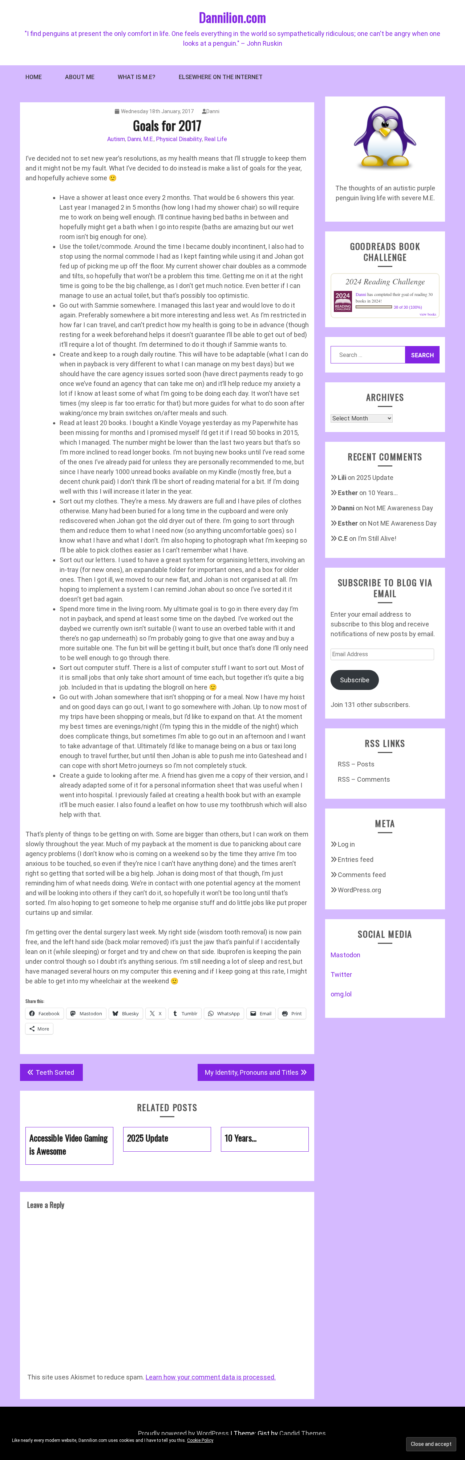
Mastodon (345, 955)
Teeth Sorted (56, 1072)
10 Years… (383, 493)
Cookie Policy (200, 1440)
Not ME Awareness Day (398, 508)
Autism (116, 139)
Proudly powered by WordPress (183, 1433)
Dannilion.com (232, 16)
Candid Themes (302, 1433)
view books (428, 314)
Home (33, 77)
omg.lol (341, 994)
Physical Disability (179, 139)
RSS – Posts (356, 764)
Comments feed (362, 875)
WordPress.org (359, 890)
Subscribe (354, 680)
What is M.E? (136, 77)
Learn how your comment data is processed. (211, 1377)
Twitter (341, 974)
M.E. (148, 139)
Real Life (215, 139)
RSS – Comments (364, 779)
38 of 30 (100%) (408, 307)
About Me (79, 77)
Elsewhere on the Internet (221, 77)
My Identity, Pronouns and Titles (252, 1072)
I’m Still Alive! (377, 538)
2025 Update (374, 477)
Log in (346, 844)
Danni (212, 111)
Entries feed (355, 859)
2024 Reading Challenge (385, 281)
